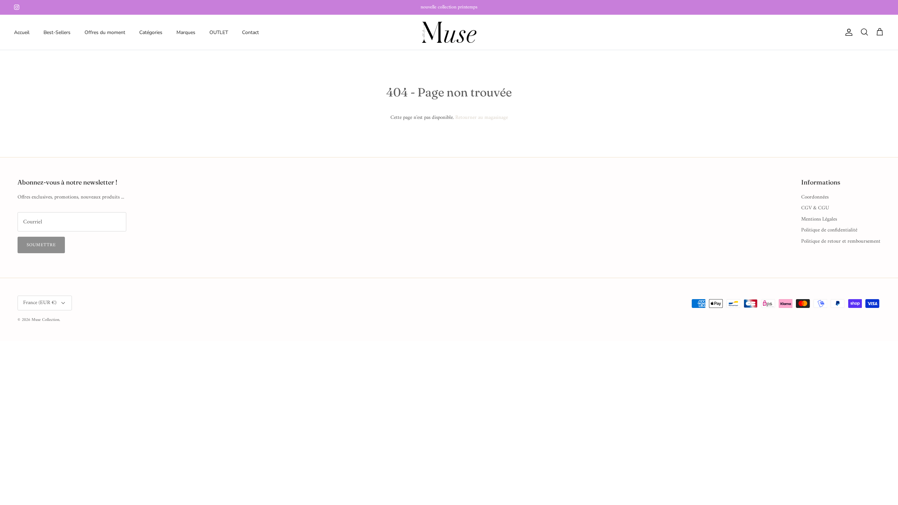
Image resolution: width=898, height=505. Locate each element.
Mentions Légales (819, 219)
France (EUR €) (39, 303)
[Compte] (847, 32)
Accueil (21, 32)
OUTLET (218, 32)
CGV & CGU (815, 208)
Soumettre (41, 245)
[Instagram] (16, 7)
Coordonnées (815, 197)
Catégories (150, 32)
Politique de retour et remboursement (840, 241)
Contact (250, 32)
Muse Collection (45, 320)
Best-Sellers (57, 32)
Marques (185, 32)
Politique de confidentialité (829, 230)
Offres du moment (105, 32)
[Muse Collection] (449, 32)
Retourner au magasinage (481, 117)
